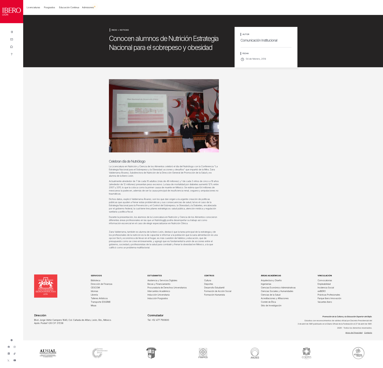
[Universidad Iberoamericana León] (11, 22)
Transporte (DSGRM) (100, 302)
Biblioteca (95, 280)
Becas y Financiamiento (159, 284)
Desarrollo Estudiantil (214, 287)
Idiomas (94, 291)
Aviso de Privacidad (354, 333)
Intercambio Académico (159, 291)
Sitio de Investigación (271, 305)
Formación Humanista (214, 295)
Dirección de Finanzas (101, 284)
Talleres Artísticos (99, 298)
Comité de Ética (268, 302)
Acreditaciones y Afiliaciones (275, 298)
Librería (94, 295)
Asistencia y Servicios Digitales (162, 280)
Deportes (208, 284)
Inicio (114, 30)
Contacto (368, 333)
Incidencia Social (326, 287)
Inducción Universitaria (159, 295)
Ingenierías (266, 284)
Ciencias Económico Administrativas (278, 287)
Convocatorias (325, 280)
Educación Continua (69, 7)
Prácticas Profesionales (329, 295)
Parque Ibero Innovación (329, 298)
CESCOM (95, 287)
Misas (93, 305)
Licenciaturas (33, 7)
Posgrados (49, 7)
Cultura (207, 280)
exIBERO (322, 291)
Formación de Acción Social (217, 291)
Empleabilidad (324, 284)
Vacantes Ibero (325, 302)
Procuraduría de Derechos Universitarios (167, 287)
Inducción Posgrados (158, 298)
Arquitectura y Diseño (271, 280)
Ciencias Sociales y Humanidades (277, 291)
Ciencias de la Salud (270, 295)
